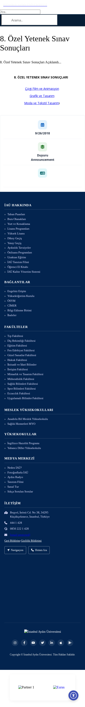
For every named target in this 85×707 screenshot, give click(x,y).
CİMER (12, 305)
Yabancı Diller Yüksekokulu (24, 448)
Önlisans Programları (19, 252)
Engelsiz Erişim (16, 291)
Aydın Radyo (15, 477)
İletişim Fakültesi (17, 369)
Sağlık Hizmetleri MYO (21, 423)
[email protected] (20, 534)
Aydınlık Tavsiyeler (19, 247)
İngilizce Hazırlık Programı (23, 443)
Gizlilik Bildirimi (31, 540)
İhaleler (11, 315)
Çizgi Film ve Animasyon (42, 89)
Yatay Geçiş (14, 243)
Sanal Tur (13, 486)
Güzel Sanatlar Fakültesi (21, 355)
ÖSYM (11, 300)
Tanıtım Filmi (15, 481)
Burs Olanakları (16, 219)
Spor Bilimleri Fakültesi (21, 388)
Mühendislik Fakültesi (20, 379)
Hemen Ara (41, 550)
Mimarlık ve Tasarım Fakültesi (25, 374)
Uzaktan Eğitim (16, 257)
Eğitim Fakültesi (17, 345)
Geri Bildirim (12, 540)
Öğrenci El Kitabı (17, 267)
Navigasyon (17, 550)
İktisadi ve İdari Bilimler (21, 364)
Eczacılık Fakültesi (18, 393)
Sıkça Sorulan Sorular (20, 491)
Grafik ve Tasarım (42, 96)
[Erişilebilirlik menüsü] (73, 695)
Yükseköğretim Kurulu (20, 296)
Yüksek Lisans (16, 233)
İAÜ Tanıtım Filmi (18, 262)
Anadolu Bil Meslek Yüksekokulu (27, 419)
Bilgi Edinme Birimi (19, 310)
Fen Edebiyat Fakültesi (21, 350)
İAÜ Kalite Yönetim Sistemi (23, 271)
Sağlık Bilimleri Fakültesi (22, 383)
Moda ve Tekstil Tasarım (41, 103)
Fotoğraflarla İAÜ (17, 472)
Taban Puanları (16, 214)
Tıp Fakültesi (15, 336)
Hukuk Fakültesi (17, 360)
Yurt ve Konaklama (18, 223)
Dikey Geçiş (14, 238)
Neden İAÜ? (14, 467)
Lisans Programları (18, 228)
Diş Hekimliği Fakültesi (21, 340)
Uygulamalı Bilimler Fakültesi (25, 398)
